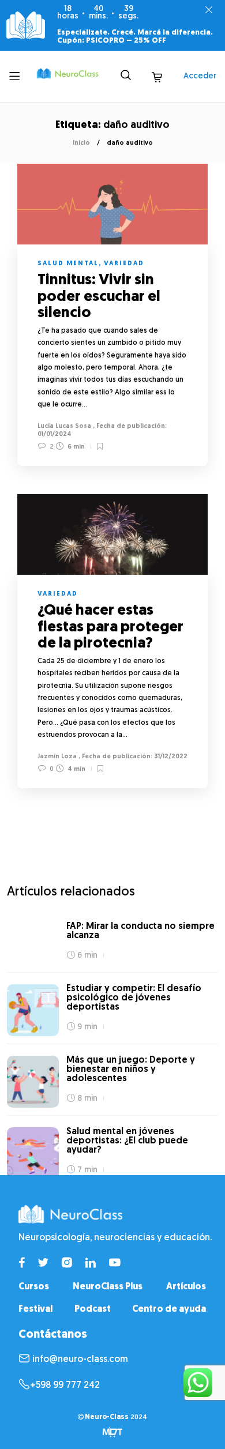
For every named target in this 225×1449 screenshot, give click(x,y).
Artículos (186, 1287)
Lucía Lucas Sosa (64, 426)
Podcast (92, 1309)
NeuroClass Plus (107, 1287)
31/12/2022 (169, 757)
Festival (35, 1309)
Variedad (124, 264)
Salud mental (68, 264)
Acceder (199, 76)
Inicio (81, 143)
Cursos (33, 1287)
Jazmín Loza (57, 757)
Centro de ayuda (169, 1309)
